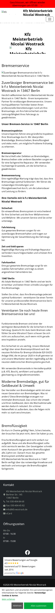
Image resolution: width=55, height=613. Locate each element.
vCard (9, 513)
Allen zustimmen (38, 605)
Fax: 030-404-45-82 (15, 505)
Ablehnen (17, 605)
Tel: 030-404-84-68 (15, 501)
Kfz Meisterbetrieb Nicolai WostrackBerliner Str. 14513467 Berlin (24, 494)
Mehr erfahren (8, 599)
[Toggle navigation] (49, 19)
